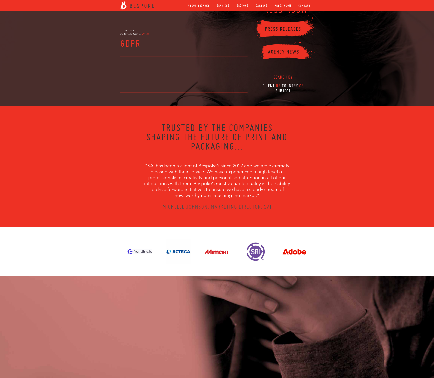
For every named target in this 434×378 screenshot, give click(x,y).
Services (223, 5)
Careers (261, 5)
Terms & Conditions (223, 360)
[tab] (146, 33)
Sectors (242, 5)
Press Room (283, 5)
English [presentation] (146, 34)
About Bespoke (198, 5)
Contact (304, 5)
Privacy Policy (208, 360)
